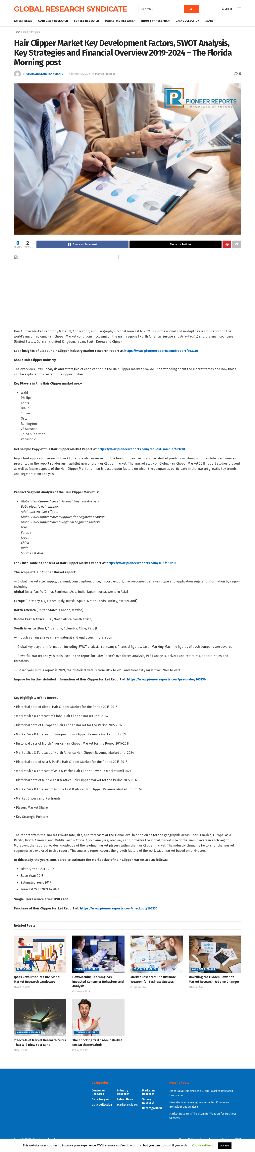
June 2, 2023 (197, 987)
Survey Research (86, 21)
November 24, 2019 (80, 73)
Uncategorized (152, 1108)
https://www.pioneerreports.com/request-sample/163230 (141, 449)
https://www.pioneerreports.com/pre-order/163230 (166, 679)
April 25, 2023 (81, 1050)
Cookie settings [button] (202, 1145)
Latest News (23, 21)
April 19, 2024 (23, 987)
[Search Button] (191, 9)
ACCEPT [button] (224, 1145)
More (209, 21)
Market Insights (31, 32)
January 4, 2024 (82, 991)
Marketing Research (120, 21)
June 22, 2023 (139, 987)
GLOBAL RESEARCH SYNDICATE (70, 9)
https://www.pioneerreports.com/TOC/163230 (141, 563)
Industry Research (155, 21)
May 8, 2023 (22, 1050)
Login (228, 9)
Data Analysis (101, 1099)
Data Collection (187, 21)
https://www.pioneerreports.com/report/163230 (161, 351)
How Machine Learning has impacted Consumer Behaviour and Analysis (98, 981)
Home (17, 32)
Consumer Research (53, 21)
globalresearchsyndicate (44, 73)
